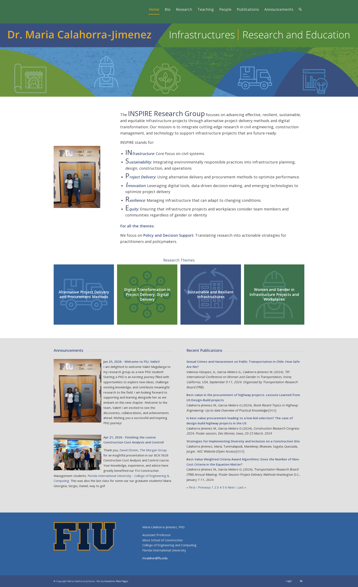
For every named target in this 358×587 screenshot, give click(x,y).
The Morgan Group (153, 450)
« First (190, 487)
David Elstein (129, 450)
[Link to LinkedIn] (301, 581)
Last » (241, 487)
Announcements (68, 350)
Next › (232, 487)
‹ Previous (203, 487)
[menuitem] (154, 9)
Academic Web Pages (116, 581)
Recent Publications (204, 350)
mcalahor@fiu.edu (155, 558)
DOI (272, 410)
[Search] (300, 9)
